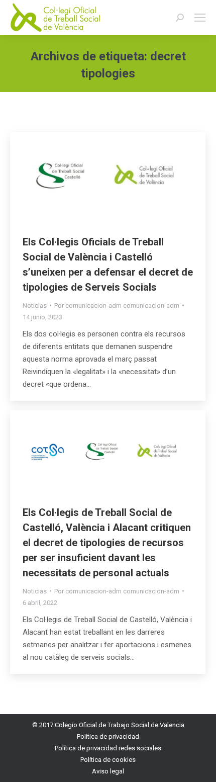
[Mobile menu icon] (200, 18)
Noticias (35, 305)
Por (116, 305)
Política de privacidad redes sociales (108, 748)
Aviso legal (108, 771)
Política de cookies (108, 759)
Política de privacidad (108, 736)
